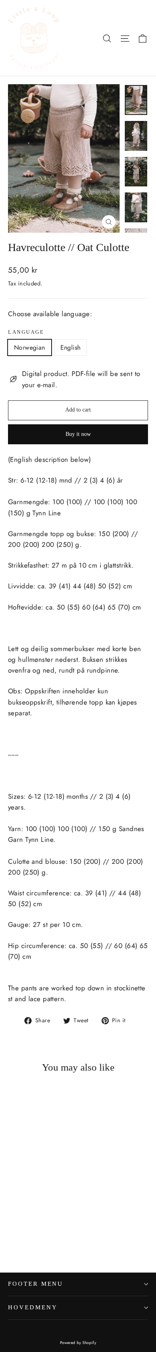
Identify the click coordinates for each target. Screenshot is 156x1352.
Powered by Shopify (78, 1343)
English (70, 347)
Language (26, 332)
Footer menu (35, 1284)
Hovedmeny (32, 1307)
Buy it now (78, 434)
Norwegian (29, 347)
